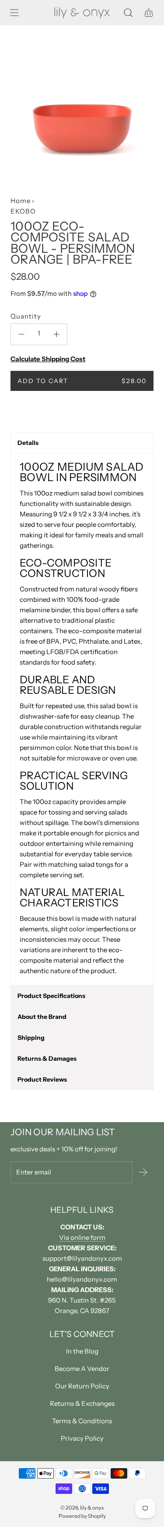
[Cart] (148, 12)
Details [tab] (27, 443)
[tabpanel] (82, 719)
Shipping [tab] (31, 1038)
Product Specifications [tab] (51, 996)
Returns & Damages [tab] (47, 1058)
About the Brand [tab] (41, 1017)
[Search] (128, 12)
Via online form (82, 1237)
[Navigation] (13, 12)
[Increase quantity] (56, 334)
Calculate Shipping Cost (47, 359)
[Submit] (143, 1172)
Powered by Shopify (82, 1516)
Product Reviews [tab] (42, 1079)
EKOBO (23, 211)
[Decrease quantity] (21, 334)
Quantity (25, 316)
